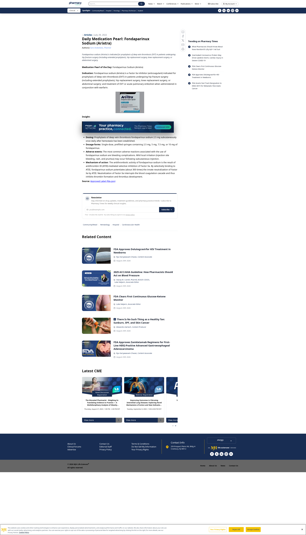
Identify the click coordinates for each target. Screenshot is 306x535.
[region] (153, 529)
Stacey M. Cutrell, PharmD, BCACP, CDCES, (133, 280)
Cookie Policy (24, 532)
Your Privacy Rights (140, 449)
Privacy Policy (105, 449)
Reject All (236, 529)
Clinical (72, 10)
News (223, 466)
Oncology (116, 11)
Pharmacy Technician (129, 11)
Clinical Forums (74, 446)
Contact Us (104, 444)
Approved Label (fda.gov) (102, 181)
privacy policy (130, 215)
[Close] (302, 529)
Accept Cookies (253, 529)
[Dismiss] (171, 124)
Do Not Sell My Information (143, 446)
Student (140, 11)
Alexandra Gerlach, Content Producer (131, 327)
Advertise (71, 449)
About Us (71, 444)
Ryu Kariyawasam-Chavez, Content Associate (134, 257)
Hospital (108, 11)
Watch (159, 4)
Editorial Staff (105, 446)
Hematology (105, 225)
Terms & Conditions (140, 444)
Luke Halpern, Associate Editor (127, 282)
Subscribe (165, 209)
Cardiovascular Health (131, 225)
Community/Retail (98, 11)
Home (202, 466)
